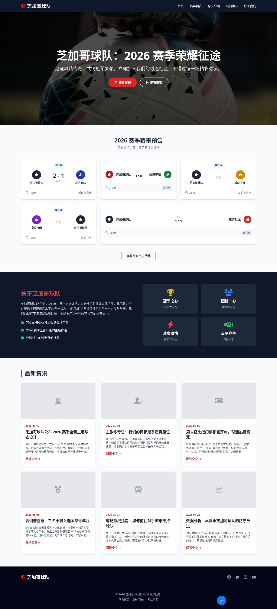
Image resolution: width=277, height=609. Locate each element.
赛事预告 (196, 6)
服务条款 (138, 599)
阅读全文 (31, 459)
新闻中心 (232, 6)
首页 (181, 6)
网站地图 (153, 599)
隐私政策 (124, 599)
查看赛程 (125, 82)
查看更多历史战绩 (138, 256)
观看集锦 (156, 82)
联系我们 (250, 6)
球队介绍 (214, 6)
